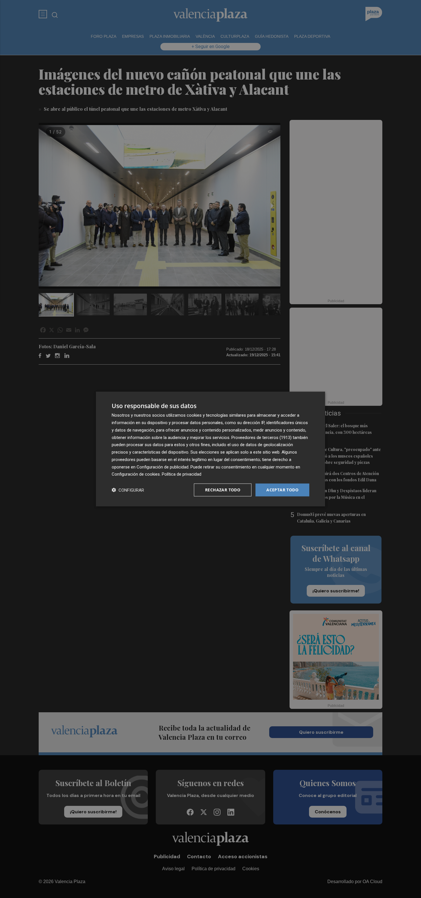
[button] (128, 490)
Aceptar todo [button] (282, 489)
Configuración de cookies (136, 474)
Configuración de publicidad (162, 466)
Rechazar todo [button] (222, 489)
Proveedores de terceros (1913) (261, 437)
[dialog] (210, 449)
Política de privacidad (181, 474)
